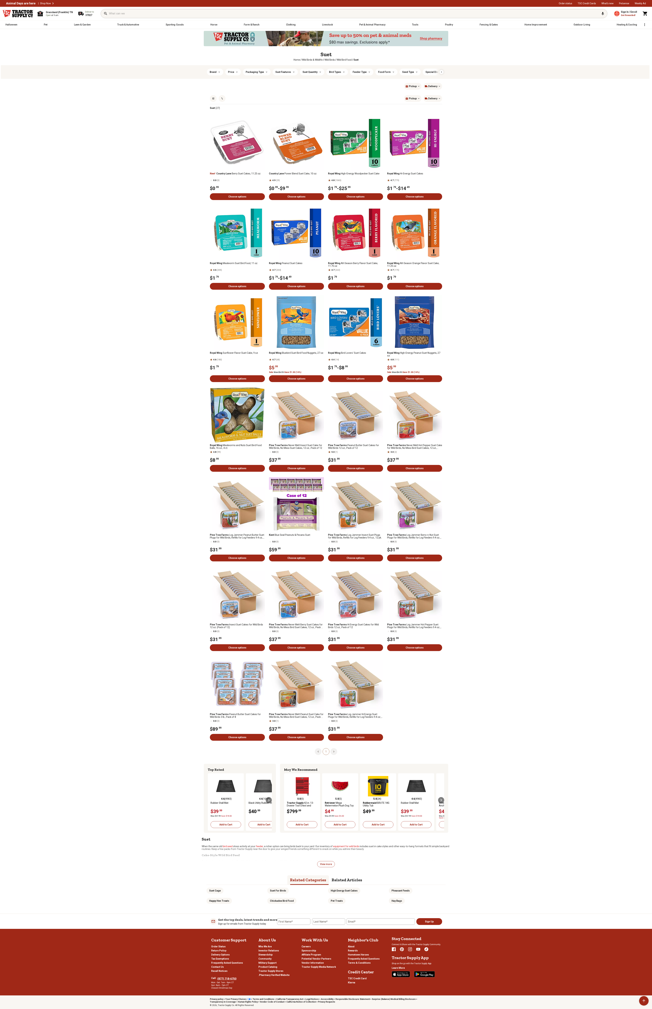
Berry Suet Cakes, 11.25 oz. (235, 173)
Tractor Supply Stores (270, 971)
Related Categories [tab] (308, 879)
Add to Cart (225, 824)
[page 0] (318, 751)
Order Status (218, 946)
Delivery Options (220, 954)
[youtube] (418, 949)
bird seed (228, 846)
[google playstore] (424, 974)
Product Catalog (267, 967)
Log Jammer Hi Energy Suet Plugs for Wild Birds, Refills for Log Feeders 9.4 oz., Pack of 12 (354, 715)
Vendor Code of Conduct (272, 1002)
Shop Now (45, 3)
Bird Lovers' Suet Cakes (347, 353)
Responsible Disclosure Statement (353, 999)
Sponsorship (309, 950)
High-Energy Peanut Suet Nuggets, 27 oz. (413, 354)
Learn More (398, 968)
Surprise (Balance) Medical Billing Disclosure (394, 999)
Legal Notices (312, 999)
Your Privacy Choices (236, 999)
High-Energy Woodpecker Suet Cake (353, 173)
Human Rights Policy (248, 1002)
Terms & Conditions (359, 962)
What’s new (607, 3)
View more (326, 864)
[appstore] (401, 974)
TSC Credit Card (357, 978)
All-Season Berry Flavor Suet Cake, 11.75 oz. (353, 264)
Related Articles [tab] (347, 879)
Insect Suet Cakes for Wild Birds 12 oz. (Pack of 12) (236, 626)
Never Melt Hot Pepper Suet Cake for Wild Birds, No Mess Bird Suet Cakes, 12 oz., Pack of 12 (414, 446)
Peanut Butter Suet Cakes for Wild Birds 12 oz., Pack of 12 (353, 446)
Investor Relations (268, 950)
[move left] (211, 800)
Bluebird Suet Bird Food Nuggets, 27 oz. (296, 353)
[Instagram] (410, 949)
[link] (297, 59)
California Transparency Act (289, 999)
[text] (356, 59)
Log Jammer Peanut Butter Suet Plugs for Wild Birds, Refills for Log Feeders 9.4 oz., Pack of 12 (237, 536)
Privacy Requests (326, 1002)
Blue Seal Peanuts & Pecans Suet (289, 535)
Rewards (353, 950)
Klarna (351, 982)
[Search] (105, 13)
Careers (306, 946)
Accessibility (327, 999)
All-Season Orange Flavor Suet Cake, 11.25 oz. (413, 264)
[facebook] (394, 949)
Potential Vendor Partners (316, 958)
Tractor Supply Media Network (319, 967)
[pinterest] (402, 949)
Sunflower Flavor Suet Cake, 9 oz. (234, 353)
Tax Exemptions (220, 958)
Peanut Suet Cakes (285, 263)
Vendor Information (313, 962)
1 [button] (326, 751)
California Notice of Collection (301, 1002)
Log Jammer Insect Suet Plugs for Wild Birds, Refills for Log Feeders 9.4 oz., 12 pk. (355, 536)
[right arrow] (441, 72)
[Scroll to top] (644, 1001)
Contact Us (217, 967)
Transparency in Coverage (223, 1002)
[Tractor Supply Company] (18, 13)
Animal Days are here (20, 3)
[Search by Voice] (603, 14)
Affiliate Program (311, 954)
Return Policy (218, 950)
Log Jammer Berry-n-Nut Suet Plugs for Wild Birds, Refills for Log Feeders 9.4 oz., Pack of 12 (413, 536)
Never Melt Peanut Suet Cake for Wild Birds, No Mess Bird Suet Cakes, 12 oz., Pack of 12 (296, 715)
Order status (565, 3)
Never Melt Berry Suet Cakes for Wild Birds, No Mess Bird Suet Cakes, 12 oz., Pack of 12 (296, 626)
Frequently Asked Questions (227, 962)
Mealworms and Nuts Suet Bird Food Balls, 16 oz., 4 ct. (236, 446)
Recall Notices (219, 971)
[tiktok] (426, 949)
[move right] (269, 800)
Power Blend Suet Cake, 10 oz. (293, 173)
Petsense (624, 3)
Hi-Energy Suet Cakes (405, 173)
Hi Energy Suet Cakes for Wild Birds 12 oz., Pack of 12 (353, 626)
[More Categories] (644, 25)
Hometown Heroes (358, 954)
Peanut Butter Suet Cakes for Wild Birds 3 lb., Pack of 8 (235, 715)
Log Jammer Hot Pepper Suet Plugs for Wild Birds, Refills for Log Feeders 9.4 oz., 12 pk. (413, 626)
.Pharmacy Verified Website (273, 975)
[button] (53, 3)
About (351, 946)
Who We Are (265, 946)
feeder (259, 846)
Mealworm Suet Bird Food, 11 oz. (234, 263)
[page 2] (334, 751)
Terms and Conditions (263, 999)
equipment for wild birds (346, 846)
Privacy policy (216, 999)
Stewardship (265, 954)
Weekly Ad (640, 3)
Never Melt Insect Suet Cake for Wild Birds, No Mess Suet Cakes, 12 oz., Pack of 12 (295, 446)
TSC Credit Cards (587, 3)
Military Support (267, 962)
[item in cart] (645, 13)
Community (264, 958)
